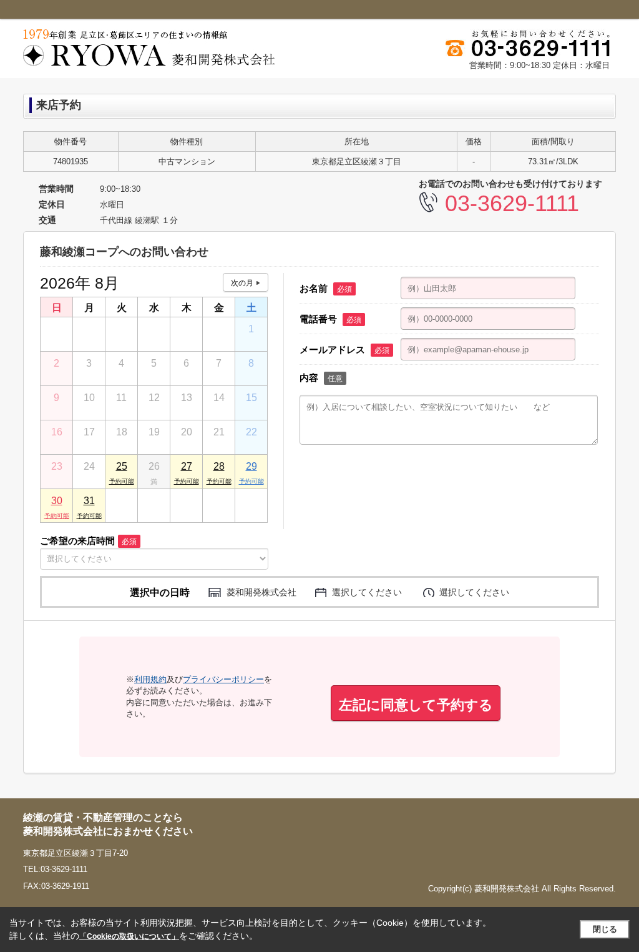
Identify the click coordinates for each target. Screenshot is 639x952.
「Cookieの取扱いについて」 (129, 936)
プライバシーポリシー (223, 679)
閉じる (605, 929)
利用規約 (150, 679)
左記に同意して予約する (416, 705)
